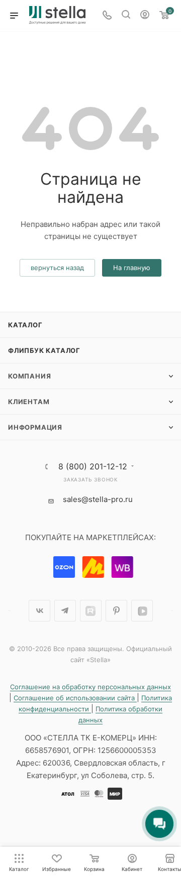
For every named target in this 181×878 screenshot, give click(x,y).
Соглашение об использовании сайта (75, 698)
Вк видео (142, 610)
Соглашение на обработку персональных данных (90, 687)
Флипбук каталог (44, 350)
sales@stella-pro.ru (98, 499)
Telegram (65, 610)
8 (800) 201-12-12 (92, 466)
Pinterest (116, 610)
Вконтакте (39, 610)
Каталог (25, 325)
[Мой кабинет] (144, 16)
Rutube (91, 610)
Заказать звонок (90, 479)
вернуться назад (57, 268)
